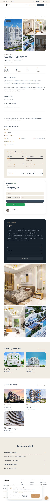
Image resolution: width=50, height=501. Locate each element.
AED (33, 1)
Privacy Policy (20, 492)
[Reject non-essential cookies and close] (39, 488)
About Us (32, 482)
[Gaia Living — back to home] (6, 481)
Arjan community (18, 60)
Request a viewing (25, 201)
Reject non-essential (25, 496)
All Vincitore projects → (42, 348)
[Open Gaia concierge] (46, 498)
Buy (21, 482)
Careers (31, 484)
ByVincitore (9, 60)
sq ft (37, 1)
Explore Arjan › (25, 258)
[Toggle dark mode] (46, 1)
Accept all (35, 495)
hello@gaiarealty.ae (43, 484)
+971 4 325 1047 (6, 1)
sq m (40, 1)
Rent (22, 484)
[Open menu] (46, 5)
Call (34, 204)
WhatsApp (12, 1)
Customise (14, 495)
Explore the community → (41, 385)
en (43, 1)
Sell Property (32, 4)
